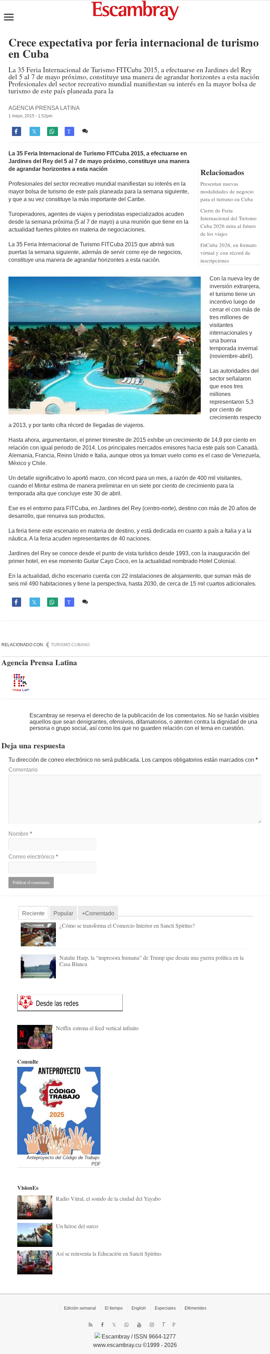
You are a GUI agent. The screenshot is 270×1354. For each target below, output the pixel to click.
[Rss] (90, 1325)
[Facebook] (102, 1325)
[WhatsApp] (126, 1325)
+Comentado (98, 913)
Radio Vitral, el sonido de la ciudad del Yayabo (108, 1198)
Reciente (33, 913)
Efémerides (195, 1308)
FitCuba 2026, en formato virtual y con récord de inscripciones (228, 252)
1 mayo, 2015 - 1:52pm (30, 115)
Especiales (165, 1308)
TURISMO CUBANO (70, 644)
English (138, 1308)
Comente (101, 131)
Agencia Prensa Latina (44, 108)
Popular (63, 913)
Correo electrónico (33, 857)
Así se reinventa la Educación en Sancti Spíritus (108, 1253)
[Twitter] (114, 1325)
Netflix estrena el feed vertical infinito (97, 1028)
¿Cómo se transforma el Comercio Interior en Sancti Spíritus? (127, 925)
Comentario (23, 770)
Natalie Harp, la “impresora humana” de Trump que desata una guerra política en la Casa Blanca (151, 960)
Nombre (20, 834)
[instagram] (152, 1325)
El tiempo (114, 1308)
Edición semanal (80, 1308)
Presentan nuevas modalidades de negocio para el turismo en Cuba (227, 191)
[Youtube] (139, 1325)
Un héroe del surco (77, 1226)
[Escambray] (135, 10)
